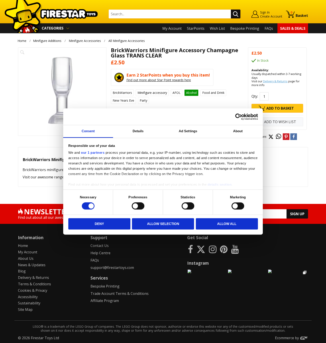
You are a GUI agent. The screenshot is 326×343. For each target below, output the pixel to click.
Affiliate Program (104, 300)
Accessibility (28, 296)
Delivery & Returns (275, 81)
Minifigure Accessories (85, 41)
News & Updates (31, 264)
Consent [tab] (88, 131)
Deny (99, 224)
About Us (25, 258)
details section (220, 184)
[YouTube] (235, 249)
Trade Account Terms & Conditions (119, 293)
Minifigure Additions (47, 41)
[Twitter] (200, 249)
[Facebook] (190, 249)
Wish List (217, 28)
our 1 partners (92, 152)
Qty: (254, 96)
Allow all (226, 224)
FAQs (269, 28)
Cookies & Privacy (32, 290)
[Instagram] (212, 249)
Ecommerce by (287, 337)
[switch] (138, 206)
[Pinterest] (224, 249)
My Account (172, 28)
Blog (22, 271)
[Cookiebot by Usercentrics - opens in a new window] (238, 116)
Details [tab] (138, 131)
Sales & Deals (292, 28)
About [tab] (238, 131)
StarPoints (195, 28)
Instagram (198, 263)
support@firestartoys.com (112, 267)
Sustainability (29, 303)
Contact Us (99, 245)
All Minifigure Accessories (126, 41)
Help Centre (100, 252)
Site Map (25, 309)
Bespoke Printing (244, 28)
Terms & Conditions (34, 284)
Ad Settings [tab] (188, 131)
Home (22, 41)
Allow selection (163, 224)
